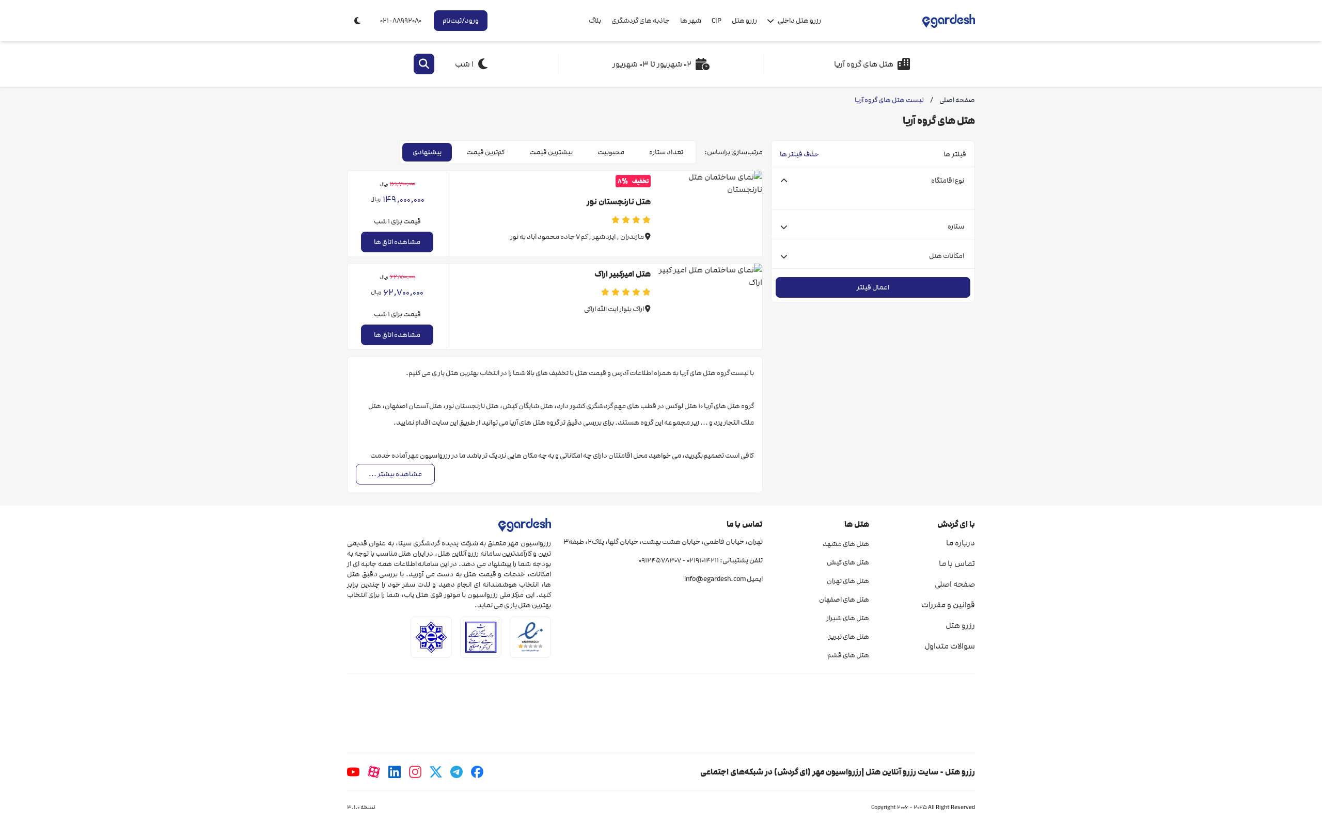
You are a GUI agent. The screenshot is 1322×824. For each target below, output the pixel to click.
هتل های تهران (848, 581)
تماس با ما (957, 563)
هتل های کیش (848, 562)
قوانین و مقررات (948, 604)
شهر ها (690, 20)
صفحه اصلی (955, 584)
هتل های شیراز (847, 618)
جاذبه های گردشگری (640, 20)
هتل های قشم (848, 655)
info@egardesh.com (715, 579)
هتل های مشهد (846, 544)
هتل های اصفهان (844, 599)
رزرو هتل (744, 20)
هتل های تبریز (848, 637)
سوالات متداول (949, 646)
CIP (716, 20)
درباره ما (960, 542)
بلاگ (595, 20)
